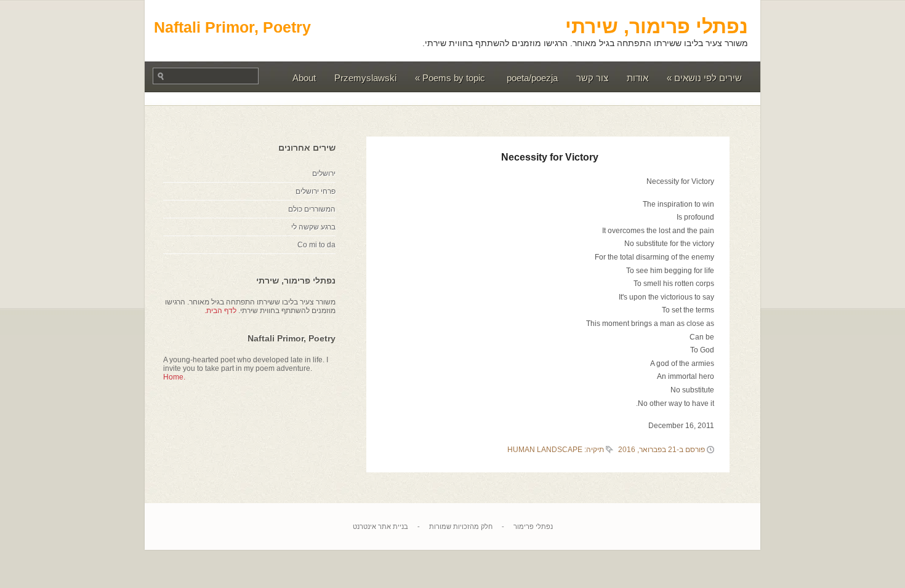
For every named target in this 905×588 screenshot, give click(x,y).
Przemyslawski (365, 78)
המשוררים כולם (312, 209)
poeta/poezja (532, 78)
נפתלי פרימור (533, 526)
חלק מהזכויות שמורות (461, 526)
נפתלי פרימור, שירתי (656, 26)
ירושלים (324, 173)
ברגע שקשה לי (313, 227)
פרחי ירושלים (316, 191)
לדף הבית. (220, 310)
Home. (174, 377)
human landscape (544, 449)
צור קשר (592, 78)
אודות (637, 78)
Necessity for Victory (549, 157)
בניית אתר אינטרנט (380, 526)
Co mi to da (316, 244)
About (304, 78)
